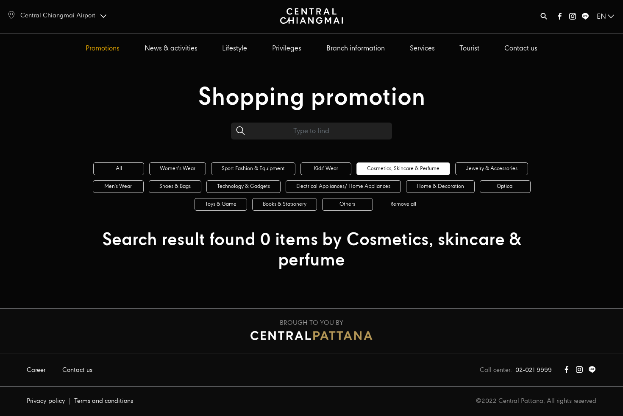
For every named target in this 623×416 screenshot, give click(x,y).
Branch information (355, 48)
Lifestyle (234, 48)
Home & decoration (440, 186)
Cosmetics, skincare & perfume (403, 169)
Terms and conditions (103, 401)
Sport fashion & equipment (253, 169)
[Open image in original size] (311, 15)
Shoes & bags (175, 186)
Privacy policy (46, 401)
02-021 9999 (533, 370)
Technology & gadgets (243, 186)
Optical (505, 186)
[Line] (585, 18)
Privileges (286, 48)
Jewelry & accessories (491, 169)
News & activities (171, 48)
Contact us (520, 48)
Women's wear (177, 169)
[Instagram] (572, 18)
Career (36, 370)
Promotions (103, 48)
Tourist (469, 48)
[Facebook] (560, 18)
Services (422, 48)
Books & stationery (284, 204)
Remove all (403, 204)
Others (347, 204)
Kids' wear (326, 169)
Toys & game (220, 204)
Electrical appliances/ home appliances (343, 186)
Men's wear (118, 186)
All (119, 169)
